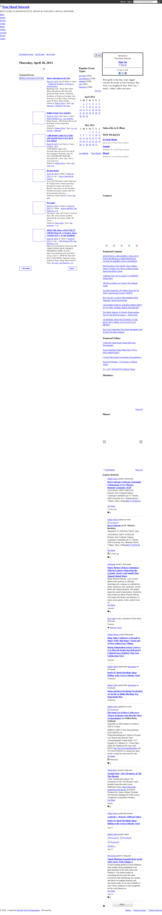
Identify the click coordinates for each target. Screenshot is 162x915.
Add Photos (110, 470)
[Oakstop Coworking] (131, 382)
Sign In (129, 2)
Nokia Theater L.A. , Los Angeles (60, 119)
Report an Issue (140, 910)
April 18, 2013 (52, 81)
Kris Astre (111, 618)
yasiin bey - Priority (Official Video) (124, 817)
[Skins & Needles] (118, 396)
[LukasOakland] (124, 382)
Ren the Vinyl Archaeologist (28, 910)
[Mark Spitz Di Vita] (131, 403)
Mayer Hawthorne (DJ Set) (58, 78)
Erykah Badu (110, 139)
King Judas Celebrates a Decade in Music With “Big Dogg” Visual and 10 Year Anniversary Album (123, 641)
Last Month (83, 153)
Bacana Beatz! (53, 171)
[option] (122, 441)
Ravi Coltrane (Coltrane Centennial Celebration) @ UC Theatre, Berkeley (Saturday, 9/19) (124, 485)
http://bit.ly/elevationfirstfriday (126, 748)
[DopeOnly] (106, 382)
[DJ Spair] (137, 403)
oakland (82, 81)
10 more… (111, 846)
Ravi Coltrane (114, 525)
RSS (104, 906)
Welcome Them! (116, 628)
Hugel (106, 153)
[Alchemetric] (131, 396)
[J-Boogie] (118, 403)
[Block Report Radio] (112, 389)
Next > (72, 268)
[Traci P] (112, 403)
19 (96, 110)
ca (57, 225)
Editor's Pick (60, 103)
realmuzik (111, 564)
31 (96, 145)
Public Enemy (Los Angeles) (59, 113)
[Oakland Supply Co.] (112, 382)
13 (99, 107)
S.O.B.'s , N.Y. (52, 146)
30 (87, 116)
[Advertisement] (81, 47)
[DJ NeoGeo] (124, 389)
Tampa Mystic (113, 634)
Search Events (44, 69)
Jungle (106, 146)
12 (96, 107)
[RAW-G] (106, 403)
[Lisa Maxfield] (106, 389)
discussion (132, 667)
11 (93, 107)
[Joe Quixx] (106, 396)
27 (99, 113)
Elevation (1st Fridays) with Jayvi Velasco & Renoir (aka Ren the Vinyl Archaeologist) (124, 715)
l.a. (72, 128)
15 (84, 110)
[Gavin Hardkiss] (118, 382)
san (71, 223)
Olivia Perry (112, 770)
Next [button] (140, 441)
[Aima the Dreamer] (137, 396)
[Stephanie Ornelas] (137, 382)
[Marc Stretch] (112, 396)
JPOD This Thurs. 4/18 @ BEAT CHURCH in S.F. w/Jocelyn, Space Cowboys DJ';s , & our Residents (62, 233)
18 (93, 110)
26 (96, 113)
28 (80, 116)
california (58, 106)
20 (99, 110)
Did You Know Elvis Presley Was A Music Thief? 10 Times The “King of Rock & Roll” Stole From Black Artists (121, 268)
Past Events (39, 54)
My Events (50, 54)
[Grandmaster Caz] (131, 389)
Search (160, 2)
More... (123, 904)
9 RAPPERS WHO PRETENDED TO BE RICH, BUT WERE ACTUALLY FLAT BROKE (120, 322)
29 (84, 116)
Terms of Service (155, 910)
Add (99, 55)
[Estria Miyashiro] (124, 396)
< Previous (25, 268)
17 (90, 110)
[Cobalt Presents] (124, 403)
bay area (66, 106)
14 (80, 110)
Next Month (96, 153)
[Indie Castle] (118, 389)
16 (93, 138)
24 (90, 113)
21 (80, 113)
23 (87, 113)
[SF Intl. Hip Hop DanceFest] (137, 389)
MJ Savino (111, 856)
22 (84, 113)
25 (93, 113)
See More (111, 506)
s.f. (72, 263)
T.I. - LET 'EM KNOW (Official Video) (119, 369)
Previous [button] (104, 441)
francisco (50, 225)
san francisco (64, 263)
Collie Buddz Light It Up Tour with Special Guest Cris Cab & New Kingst (60, 138)
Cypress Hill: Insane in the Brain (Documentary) (122, 357)
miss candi (59, 223)
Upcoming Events (26, 54)
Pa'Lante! (51, 203)
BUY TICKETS (133, 501)
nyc (52, 166)
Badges (128, 910)
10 (90, 107)
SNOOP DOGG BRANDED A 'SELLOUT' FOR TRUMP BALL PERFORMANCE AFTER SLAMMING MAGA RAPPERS (121, 258)
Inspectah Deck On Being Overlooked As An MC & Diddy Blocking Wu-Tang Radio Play (124, 694)
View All (98, 91)
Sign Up (123, 2)
